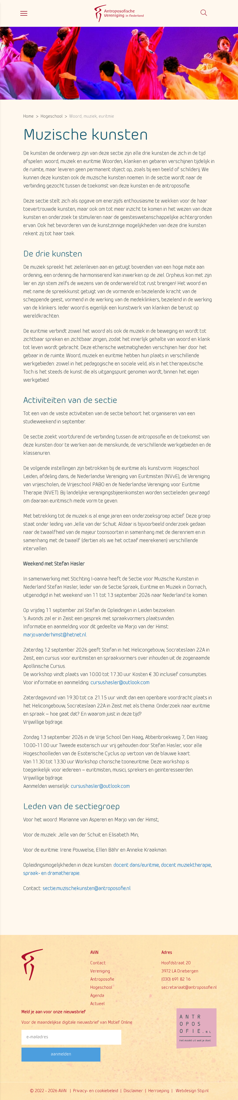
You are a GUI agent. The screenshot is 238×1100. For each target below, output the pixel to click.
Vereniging (100, 971)
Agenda (97, 995)
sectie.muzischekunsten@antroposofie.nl (87, 889)
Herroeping (158, 1091)
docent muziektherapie (186, 865)
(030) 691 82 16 (175, 979)
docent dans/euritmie (136, 865)
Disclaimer (133, 1091)
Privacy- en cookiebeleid (95, 1091)
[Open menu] (23, 13)
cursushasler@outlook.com (120, 683)
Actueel (97, 1004)
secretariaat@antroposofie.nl (189, 987)
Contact (98, 963)
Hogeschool (101, 987)
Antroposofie (102, 979)
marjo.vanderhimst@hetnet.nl (54, 635)
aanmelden (61, 1054)
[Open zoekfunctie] (204, 13)
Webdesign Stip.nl (192, 1091)
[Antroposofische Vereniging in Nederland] (119, 13)
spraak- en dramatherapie (51, 874)
